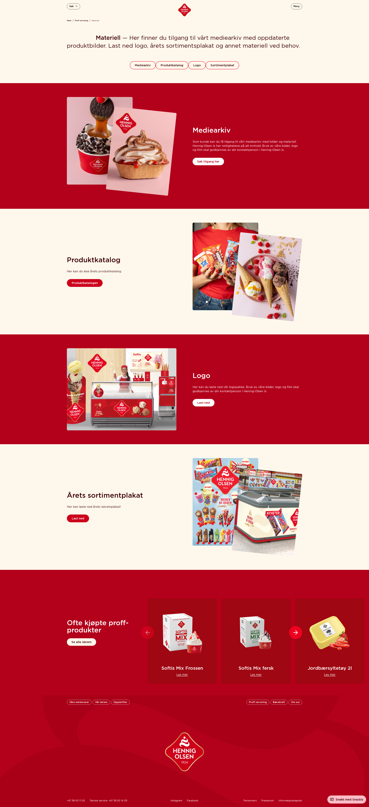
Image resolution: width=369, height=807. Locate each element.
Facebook (192, 800)
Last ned (203, 402)
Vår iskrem (101, 702)
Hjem (69, 20)
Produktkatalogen (85, 283)
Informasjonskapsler (290, 800)
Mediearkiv (143, 65)
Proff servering (81, 20)
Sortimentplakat (222, 65)
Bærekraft (279, 702)
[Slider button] (147, 632)
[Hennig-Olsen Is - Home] (184, 9)
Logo (197, 65)
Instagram (176, 800)
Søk (71, 6)
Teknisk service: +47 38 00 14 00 (108, 800)
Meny (296, 6)
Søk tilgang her (208, 161)
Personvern (250, 800)
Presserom (267, 800)
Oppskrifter (120, 702)
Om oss (295, 702)
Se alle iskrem (81, 642)
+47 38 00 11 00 (76, 800)
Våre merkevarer (79, 702)
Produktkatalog (172, 65)
